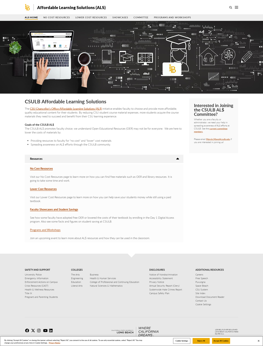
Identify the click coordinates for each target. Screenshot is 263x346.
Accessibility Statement (161, 278)
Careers (199, 274)
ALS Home (31, 17)
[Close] (259, 341)
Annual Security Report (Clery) (164, 285)
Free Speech (201, 278)
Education (76, 282)
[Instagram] (40, 330)
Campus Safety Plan (159, 293)
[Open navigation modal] (235, 7)
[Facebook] (28, 330)
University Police (33, 274)
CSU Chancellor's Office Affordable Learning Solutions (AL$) (66, 108)
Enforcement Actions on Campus (41, 282)
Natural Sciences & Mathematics (106, 285)
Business (94, 274)
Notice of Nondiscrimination (163, 274)
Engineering (77, 278)
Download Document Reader (209, 297)
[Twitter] (34, 330)
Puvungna (200, 282)
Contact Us (201, 300)
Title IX (28, 293)
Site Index (200, 293)
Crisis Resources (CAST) (36, 285)
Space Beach (201, 285)
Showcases (120, 17)
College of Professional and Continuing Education (114, 282)
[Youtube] (46, 330)
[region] (131, 341)
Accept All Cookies (221, 341)
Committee (141, 17)
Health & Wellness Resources (39, 289)
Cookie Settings (181, 341)
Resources (36, 159)
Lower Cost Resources (91, 17)
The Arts (75, 274)
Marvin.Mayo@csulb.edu (218, 139)
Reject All (201, 341)
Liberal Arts (76, 285)
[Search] (229, 7)
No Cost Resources (56, 17)
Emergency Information (36, 278)
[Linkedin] (52, 330)
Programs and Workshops (172, 17)
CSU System (201, 289)
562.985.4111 (219, 334)
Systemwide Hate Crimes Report (165, 289)
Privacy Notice (54, 343)
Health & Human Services (103, 278)
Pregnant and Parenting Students (41, 297)
